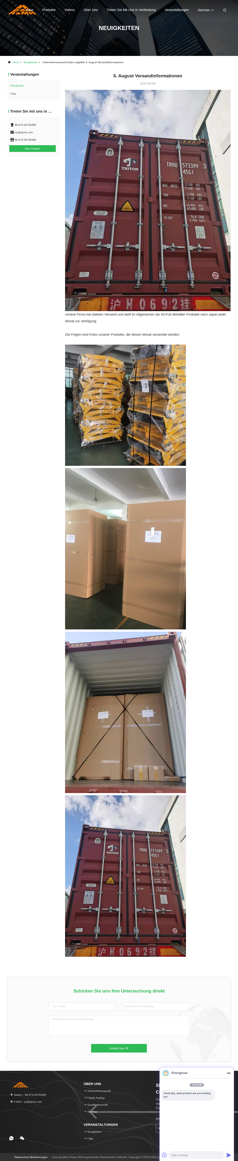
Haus (29, 10)
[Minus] (228, 1073)
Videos (70, 10)
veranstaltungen (177, 10)
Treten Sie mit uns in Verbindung (131, 10)
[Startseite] (20, 1084)
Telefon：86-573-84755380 (29, 1094)
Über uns (91, 10)
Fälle (13, 93)
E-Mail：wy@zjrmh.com (27, 1101)
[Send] (229, 1155)
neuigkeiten (31, 62)
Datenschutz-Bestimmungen (31, 1157)
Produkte (49, 10)
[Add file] (164, 1155)
